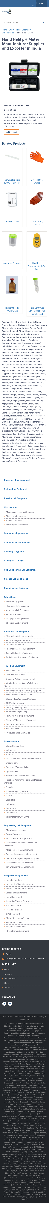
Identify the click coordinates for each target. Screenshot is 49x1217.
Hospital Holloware (14, 910)
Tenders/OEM (10, 978)
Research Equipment (15, 645)
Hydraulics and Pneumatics (18, 733)
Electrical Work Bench (15, 675)
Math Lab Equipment (15, 602)
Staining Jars (12, 763)
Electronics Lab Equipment (18, 606)
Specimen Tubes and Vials (17, 767)
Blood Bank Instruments (16, 893)
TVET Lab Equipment (14, 666)
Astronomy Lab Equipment (17, 610)
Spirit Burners (12, 771)
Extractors (11, 804)
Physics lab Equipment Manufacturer (30, 1038)
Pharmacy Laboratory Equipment (20, 649)
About (41, 3)
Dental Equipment (14, 897)
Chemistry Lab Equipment (17, 480)
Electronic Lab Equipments (13, 1050)
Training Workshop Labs (16, 707)
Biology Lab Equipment (15, 489)
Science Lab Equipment (16, 579)
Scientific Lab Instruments (21, 1061)
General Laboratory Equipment (19, 653)
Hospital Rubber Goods (16, 927)
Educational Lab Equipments (35, 1054)
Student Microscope (15, 520)
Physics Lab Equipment (16, 498)
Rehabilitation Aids (14, 922)
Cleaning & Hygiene (14, 551)
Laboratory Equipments (16, 533)
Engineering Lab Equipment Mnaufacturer (28, 1047)
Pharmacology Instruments (18, 640)
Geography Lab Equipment (17, 619)
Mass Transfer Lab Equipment (19, 850)
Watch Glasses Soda (15, 746)
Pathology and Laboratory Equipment (22, 657)
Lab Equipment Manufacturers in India (18, 1040)
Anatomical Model (14, 614)
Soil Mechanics (12, 729)
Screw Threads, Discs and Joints (20, 776)
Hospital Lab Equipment (16, 875)
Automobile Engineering (16, 712)
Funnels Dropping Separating (18, 791)
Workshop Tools (13, 670)
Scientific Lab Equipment (16, 588)
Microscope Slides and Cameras (20, 512)
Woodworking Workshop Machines (21, 699)
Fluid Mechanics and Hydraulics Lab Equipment (20, 844)
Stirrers (9, 754)
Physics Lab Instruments (33, 1057)
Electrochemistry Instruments (19, 636)
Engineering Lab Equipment (18, 825)
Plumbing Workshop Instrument (20, 716)
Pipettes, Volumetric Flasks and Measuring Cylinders (24, 781)
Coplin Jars (11, 808)
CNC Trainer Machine (15, 703)
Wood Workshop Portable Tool (19, 695)
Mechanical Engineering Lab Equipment (23, 858)
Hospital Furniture (14, 880)
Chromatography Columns (17, 817)
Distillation (10, 800)
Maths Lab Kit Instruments (13, 1057)
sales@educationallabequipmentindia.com (24, 958)
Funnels (9, 787)
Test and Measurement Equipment (21, 854)
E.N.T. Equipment (13, 905)
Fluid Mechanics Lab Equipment (20, 863)
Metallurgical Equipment (16, 830)
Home (4, 30)
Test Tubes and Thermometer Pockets (23, 759)
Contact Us (9, 988)
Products (8, 974)
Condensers (11, 812)
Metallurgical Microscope (17, 525)
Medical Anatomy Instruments (19, 889)
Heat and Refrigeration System (19, 884)
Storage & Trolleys (14, 560)
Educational (10, 597)
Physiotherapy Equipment (17, 931)
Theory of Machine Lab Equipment (21, 720)
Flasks (9, 796)
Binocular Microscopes (16, 516)
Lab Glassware (11, 741)
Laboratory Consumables (17, 542)
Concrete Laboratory (15, 724)
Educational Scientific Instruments (17, 1026)
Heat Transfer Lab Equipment (19, 838)
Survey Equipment (14, 834)
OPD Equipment (13, 914)
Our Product (14, 30)
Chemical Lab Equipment (17, 623)
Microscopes (11, 507)
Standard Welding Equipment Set (20, 679)
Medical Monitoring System (18, 918)
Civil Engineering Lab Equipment (20, 570)
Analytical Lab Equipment (17, 631)
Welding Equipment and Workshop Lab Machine (21, 684)
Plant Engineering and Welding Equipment (24, 690)
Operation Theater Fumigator (19, 901)
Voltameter (11, 750)
